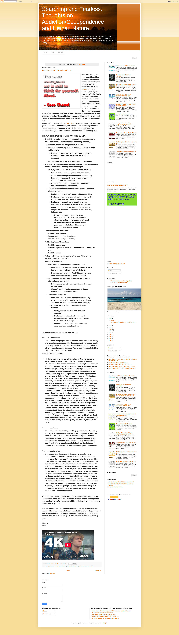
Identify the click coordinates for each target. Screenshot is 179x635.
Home (45, 52)
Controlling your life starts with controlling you (120, 364)
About (52, 52)
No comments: (62, 563)
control (62, 566)
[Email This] (69, 564)
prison (83, 566)
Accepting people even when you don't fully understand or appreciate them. (126, 85)
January (112, 320)
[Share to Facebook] (74, 564)
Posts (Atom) (52, 573)
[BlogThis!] (70, 564)
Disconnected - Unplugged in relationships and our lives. (123, 95)
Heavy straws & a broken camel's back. (126, 151)
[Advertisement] (122, 220)
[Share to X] (72, 564)
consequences (57, 566)
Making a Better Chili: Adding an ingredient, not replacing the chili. (124, 123)
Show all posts (81, 64)
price (80, 566)
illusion (76, 566)
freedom (73, 566)
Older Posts (98, 570)
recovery (87, 566)
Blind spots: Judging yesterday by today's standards (122, 366)
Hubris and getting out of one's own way (119, 362)
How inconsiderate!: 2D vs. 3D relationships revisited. (122, 368)
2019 (110, 330)
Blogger (105, 623)
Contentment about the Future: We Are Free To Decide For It (126, 105)
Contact (60, 52)
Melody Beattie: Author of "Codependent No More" (121, 482)
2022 (110, 318)
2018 (110, 332)
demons (69, 566)
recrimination (92, 566)
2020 (110, 327)
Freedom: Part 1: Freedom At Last (57, 70)
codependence (49, 566)
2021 (110, 325)
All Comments (113, 273)
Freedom (70, 123)
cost (65, 566)
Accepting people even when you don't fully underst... (123, 322)
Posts (110, 270)
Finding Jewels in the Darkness (124, 114)
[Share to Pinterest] (76, 564)
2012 (110, 340)
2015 (110, 338)
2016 (110, 336)
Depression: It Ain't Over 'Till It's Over (125, 65)
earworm (85, 89)
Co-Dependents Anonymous (116, 487)
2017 (110, 334)
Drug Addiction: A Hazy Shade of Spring (126, 133)
